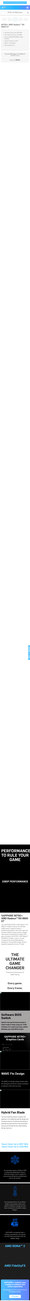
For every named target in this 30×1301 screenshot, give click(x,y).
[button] (2, 8)
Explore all (15, 60)
